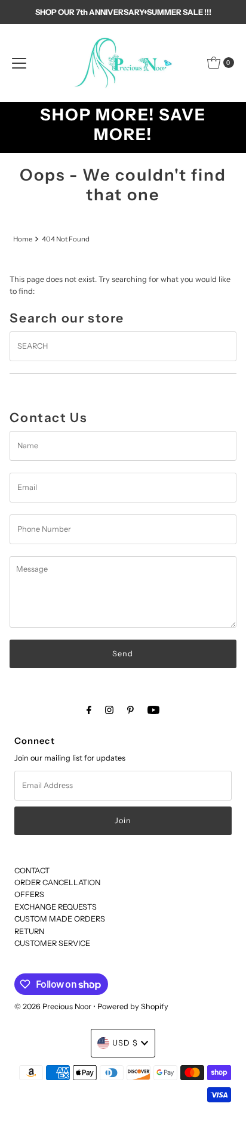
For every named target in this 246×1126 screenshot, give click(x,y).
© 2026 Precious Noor (52, 1006)
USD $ (125, 1042)
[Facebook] (89, 710)
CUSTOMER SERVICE (52, 943)
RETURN (29, 931)
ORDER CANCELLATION (57, 882)
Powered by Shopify (132, 1006)
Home (22, 239)
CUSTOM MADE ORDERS (59, 918)
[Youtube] (153, 710)
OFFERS (29, 894)
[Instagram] (109, 710)
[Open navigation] (19, 62)
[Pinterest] (130, 710)
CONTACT (32, 870)
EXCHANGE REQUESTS (55, 906)
